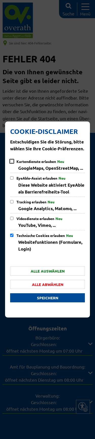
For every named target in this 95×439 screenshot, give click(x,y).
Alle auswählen (48, 271)
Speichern (47, 297)
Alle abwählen (47, 284)
